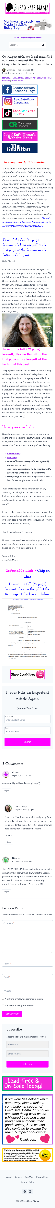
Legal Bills (7, 78)
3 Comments (29, 73)
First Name (9, 716)
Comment (9, 923)
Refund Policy (27, 1182)
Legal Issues (30, 78)
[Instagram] (30, 1191)
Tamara (12, 70)
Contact (18, 1177)
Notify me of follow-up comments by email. (25, 999)
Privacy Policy (42, 1177)
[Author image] (4, 70)
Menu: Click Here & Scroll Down (27, 38)
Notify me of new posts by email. (20, 1005)
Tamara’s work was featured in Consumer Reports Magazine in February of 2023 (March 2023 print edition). (26, 222)
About (9, 1177)
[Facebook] (24, 1191)
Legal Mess (41, 78)
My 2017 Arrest (17, 80)
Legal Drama (18, 78)
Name (7, 964)
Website (7, 991)
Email (7, 728)
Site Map (29, 1177)
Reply (6, 790)
